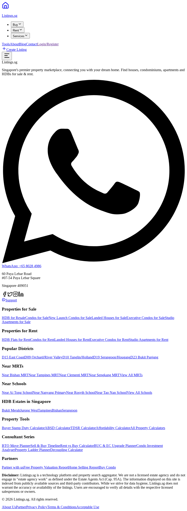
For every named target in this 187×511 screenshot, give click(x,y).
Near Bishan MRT (15, 375)
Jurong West (29, 410)
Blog (22, 44)
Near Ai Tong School (17, 392)
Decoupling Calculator (66, 450)
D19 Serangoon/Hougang (111, 357)
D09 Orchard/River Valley (43, 357)
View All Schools (139, 392)
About (14, 44)
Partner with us (12, 467)
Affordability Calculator (113, 428)
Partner (21, 507)
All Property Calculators (147, 428)
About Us (9, 507)
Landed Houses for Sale (109, 318)
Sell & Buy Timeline (45, 446)
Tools (6, 44)
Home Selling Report (83, 467)
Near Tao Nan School (111, 392)
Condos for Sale (37, 318)
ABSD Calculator (57, 428)
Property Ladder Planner (32, 450)
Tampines (45, 410)
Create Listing (16, 50)
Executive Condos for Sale (145, 318)
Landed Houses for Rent (72, 340)
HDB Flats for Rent (16, 340)
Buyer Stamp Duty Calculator (23, 428)
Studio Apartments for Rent (148, 340)
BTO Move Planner (16, 446)
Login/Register (48, 44)
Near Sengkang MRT (104, 375)
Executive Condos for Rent (109, 340)
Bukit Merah (11, 410)
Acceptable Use (87, 507)
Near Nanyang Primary (49, 392)
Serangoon (69, 410)
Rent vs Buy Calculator (77, 446)
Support (11, 300)
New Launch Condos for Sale (70, 318)
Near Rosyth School (80, 392)
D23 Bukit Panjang (144, 357)
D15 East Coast (13, 357)
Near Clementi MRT (74, 375)
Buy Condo (107, 467)
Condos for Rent (42, 340)
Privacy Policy (36, 507)
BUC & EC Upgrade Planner (115, 446)
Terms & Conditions (61, 507)
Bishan (57, 410)
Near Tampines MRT (44, 375)
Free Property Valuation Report (45, 467)
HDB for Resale (13, 318)
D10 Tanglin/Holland (77, 357)
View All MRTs (131, 375)
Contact (31, 44)
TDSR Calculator (83, 428)
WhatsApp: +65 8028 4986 (21, 266)
